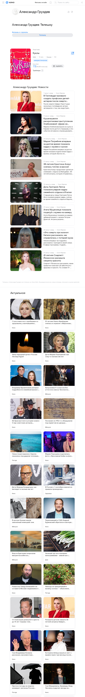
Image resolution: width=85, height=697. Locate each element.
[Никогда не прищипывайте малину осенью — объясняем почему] (59, 579)
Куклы (36, 53)
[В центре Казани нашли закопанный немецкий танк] (25, 513)
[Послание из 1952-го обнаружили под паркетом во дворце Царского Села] (59, 413)
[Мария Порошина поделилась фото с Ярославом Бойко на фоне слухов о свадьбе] (59, 446)
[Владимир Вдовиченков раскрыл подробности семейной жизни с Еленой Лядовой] (25, 380)
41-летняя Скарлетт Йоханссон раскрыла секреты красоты (54, 258)
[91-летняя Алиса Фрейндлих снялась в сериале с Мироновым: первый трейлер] (59, 314)
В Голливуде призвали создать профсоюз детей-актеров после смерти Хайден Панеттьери (57, 99)
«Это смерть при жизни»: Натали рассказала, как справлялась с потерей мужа (58, 235)
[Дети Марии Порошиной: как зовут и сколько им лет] (59, 347)
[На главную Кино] (11, 2)
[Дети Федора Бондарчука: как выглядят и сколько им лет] (25, 480)
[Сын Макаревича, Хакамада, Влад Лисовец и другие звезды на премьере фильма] (59, 679)
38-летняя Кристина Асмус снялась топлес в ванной (57, 165)
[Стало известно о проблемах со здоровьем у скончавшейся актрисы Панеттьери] (25, 314)
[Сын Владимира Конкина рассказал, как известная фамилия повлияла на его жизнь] (25, 645)
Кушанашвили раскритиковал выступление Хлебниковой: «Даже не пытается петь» (58, 121)
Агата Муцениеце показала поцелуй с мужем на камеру (58, 211)
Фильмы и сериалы (20, 32)
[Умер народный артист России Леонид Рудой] (25, 347)
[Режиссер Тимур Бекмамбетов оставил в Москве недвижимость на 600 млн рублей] (25, 579)
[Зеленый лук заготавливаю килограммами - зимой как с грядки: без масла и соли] (59, 546)
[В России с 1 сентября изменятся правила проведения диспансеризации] (59, 480)
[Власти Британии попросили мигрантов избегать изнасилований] (25, 546)
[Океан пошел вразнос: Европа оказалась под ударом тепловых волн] (25, 446)
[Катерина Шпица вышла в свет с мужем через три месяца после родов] (59, 645)
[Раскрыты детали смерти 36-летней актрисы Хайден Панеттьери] (59, 612)
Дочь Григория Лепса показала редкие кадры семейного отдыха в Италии (58, 189)
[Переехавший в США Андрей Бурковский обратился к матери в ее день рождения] (59, 513)
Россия (49, 57)
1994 (34, 57)
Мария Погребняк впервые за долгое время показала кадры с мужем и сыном (57, 144)
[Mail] (7, 2)
